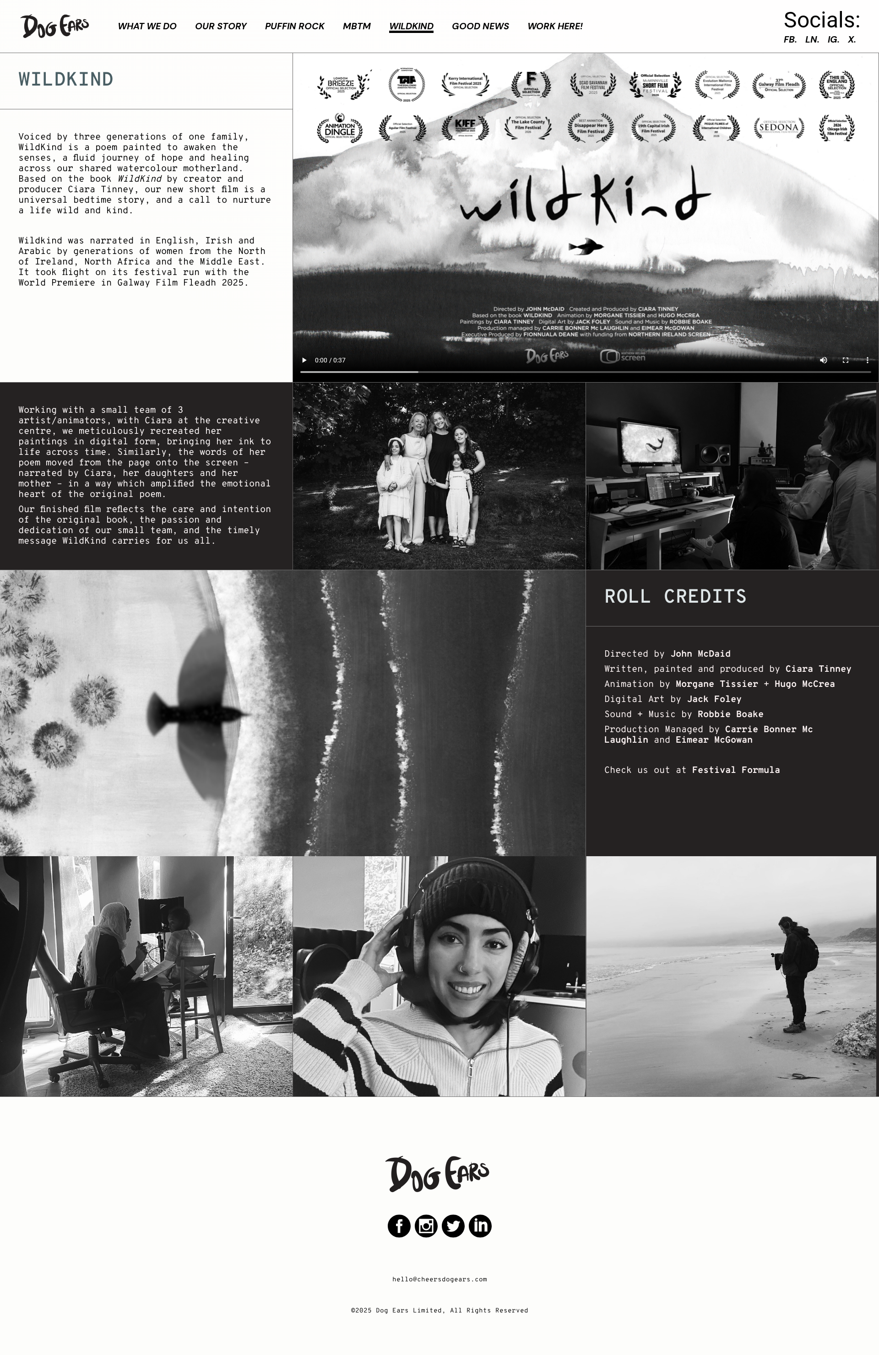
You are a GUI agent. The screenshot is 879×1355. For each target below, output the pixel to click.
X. (852, 39)
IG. (834, 39)
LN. (812, 39)
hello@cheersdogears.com (439, 1280)
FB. (790, 39)
